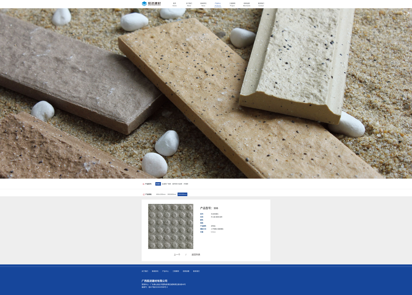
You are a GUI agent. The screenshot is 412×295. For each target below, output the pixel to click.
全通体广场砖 (166, 184)
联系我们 (196, 271)
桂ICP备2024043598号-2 (158, 287)
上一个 (180, 254)
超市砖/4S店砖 (177, 184)
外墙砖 (186, 184)
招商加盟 (186, 271)
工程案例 (176, 271)
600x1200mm (161, 194)
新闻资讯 (155, 271)
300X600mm (171, 194)
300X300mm (182, 194)
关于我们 (145, 271)
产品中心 (165, 271)
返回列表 (196, 254)
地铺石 (158, 184)
